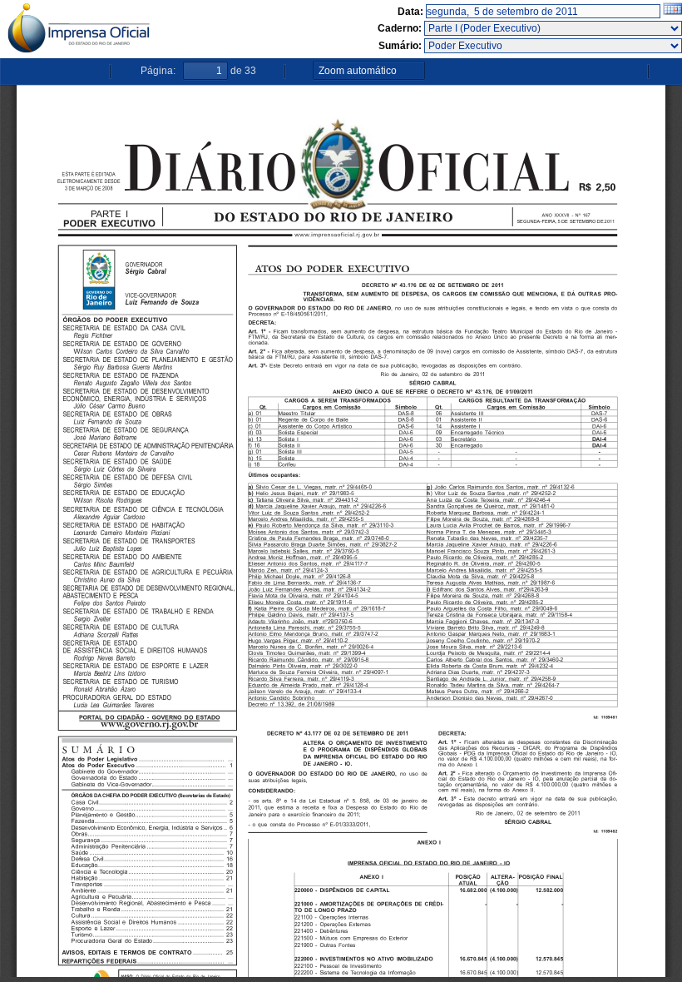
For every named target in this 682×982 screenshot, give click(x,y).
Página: (158, 71)
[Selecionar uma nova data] (672, 11)
